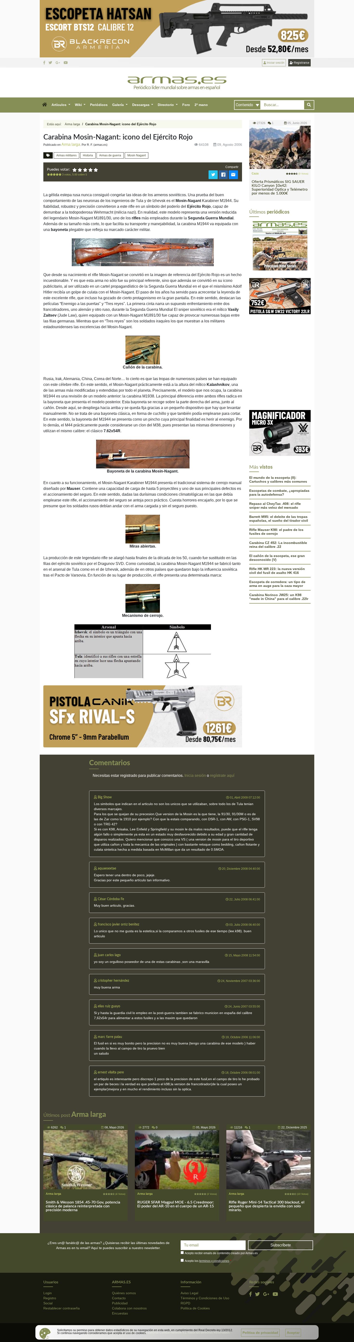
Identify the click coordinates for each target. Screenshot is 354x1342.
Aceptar (293, 1333)
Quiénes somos (124, 1293)
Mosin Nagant (136, 155)
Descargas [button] (141, 105)
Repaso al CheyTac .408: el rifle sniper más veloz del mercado (275, 455)
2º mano (201, 105)
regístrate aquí (222, 775)
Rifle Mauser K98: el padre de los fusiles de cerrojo (276, 482)
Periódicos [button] (99, 105)
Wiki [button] (79, 105)
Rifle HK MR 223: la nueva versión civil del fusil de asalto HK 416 (277, 521)
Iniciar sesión (275, 62)
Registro (49, 1298)
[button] (44, 104)
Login (47, 1293)
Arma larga (72, 124)
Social (47, 1303)
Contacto (119, 1298)
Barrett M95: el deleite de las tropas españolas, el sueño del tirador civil (278, 469)
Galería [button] (118, 105)
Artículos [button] (59, 105)
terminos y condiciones (214, 1261)
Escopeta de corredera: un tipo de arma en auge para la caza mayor (277, 534)
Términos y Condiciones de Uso (205, 1298)
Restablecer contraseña (61, 1308)
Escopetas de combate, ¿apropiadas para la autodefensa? (279, 442)
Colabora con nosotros (129, 1308)
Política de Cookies (195, 1308)
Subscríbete (280, 1245)
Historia (88, 155)
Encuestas (120, 1313)
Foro (186, 105)
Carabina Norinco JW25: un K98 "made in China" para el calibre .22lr (278, 547)
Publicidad (120, 1303)
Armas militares (66, 155)
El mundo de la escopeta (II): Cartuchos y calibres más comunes (278, 429)
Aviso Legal (189, 1293)
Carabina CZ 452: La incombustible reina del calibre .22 (278, 495)
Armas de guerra (110, 155)
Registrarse (301, 62)
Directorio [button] (166, 105)
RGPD (185, 1303)
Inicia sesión (195, 775)
